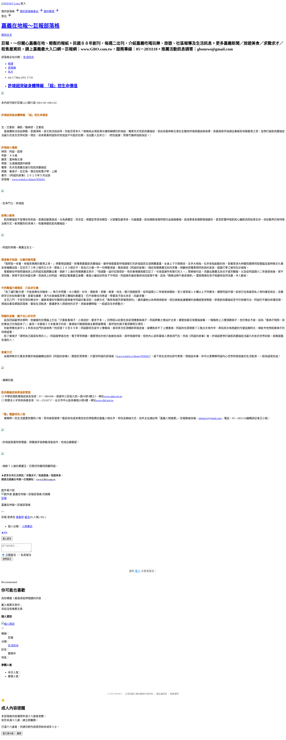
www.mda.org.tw (113, 396)
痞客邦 (20, 517)
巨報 (4, 498)
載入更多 (7, 538)
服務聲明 (174, 694)
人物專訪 (27, 526)
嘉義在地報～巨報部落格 (30, 26)
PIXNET (118, 694)
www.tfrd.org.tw (105, 400)
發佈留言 (7, 559)
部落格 (12, 67)
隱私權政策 (161, 694)
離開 (19, 733)
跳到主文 (6, 35)
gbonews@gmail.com (210, 418)
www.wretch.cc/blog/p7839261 (28, 179)
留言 (27, 517)
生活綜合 (28, 57)
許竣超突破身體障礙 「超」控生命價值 (42, 86)
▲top (4, 532)
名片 (10, 71)
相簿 (10, 63)
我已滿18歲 (8, 733)
